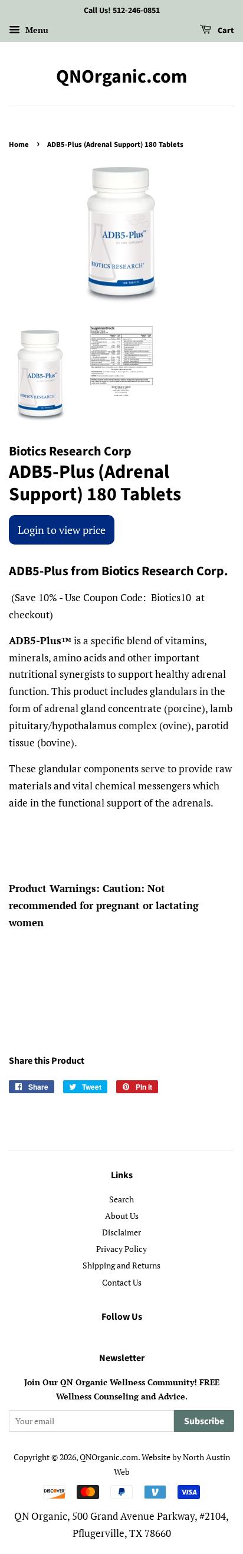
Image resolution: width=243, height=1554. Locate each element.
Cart (225, 31)
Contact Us (122, 1282)
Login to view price (62, 530)
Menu (35, 29)
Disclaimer (121, 1232)
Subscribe (204, 1421)
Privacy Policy (121, 1248)
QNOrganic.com (121, 76)
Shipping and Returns (121, 1265)
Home (19, 144)
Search (121, 1199)
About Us (122, 1215)
